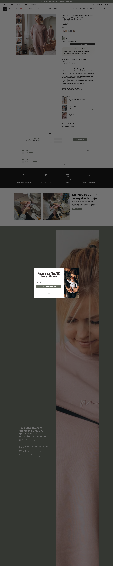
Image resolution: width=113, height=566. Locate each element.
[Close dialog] (78, 270)
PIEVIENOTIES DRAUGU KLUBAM (48, 286)
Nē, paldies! (49, 293)
